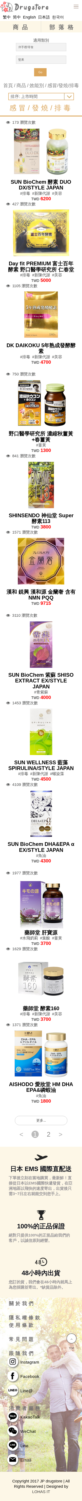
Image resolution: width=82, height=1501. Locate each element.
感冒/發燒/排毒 (63, 85)
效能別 (37, 85)
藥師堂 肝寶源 (41, 932)
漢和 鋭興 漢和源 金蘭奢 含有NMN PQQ (41, 594)
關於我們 (22, 1303)
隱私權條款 (25, 1317)
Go (40, 72)
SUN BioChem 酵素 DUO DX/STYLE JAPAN (41, 185)
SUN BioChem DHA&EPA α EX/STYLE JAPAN (41, 847)
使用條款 (22, 1325)
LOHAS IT (41, 1492)
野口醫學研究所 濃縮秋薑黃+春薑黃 (41, 436)
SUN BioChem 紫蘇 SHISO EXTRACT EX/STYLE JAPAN (41, 681)
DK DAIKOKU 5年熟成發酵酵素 (41, 348)
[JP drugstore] (41, 6)
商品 (22, 27)
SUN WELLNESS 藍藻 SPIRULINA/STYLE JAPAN (41, 765)
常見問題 (22, 1339)
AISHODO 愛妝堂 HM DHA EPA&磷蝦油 (41, 1087)
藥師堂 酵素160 (41, 1008)
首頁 (8, 85)
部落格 (63, 27)
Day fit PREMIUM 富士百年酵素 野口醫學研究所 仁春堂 (41, 266)
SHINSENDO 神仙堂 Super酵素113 (41, 518)
